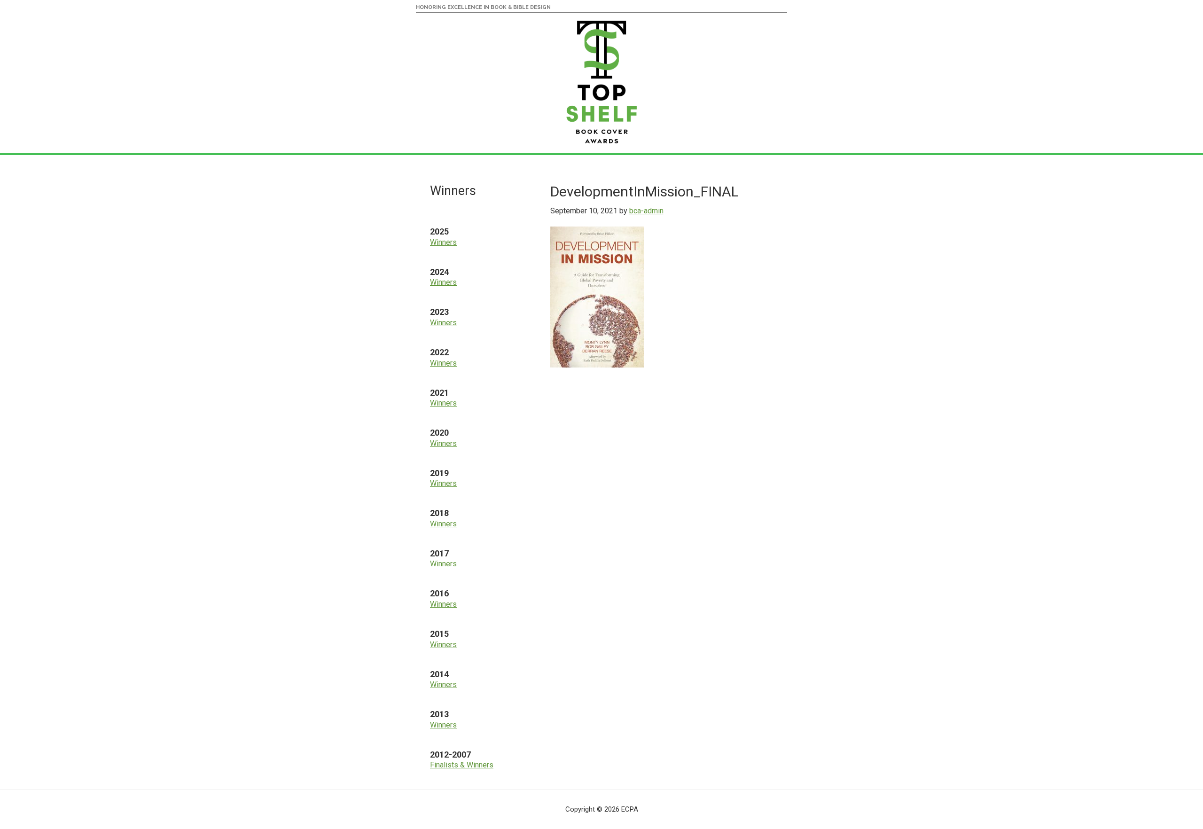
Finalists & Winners (461, 764)
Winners (443, 242)
